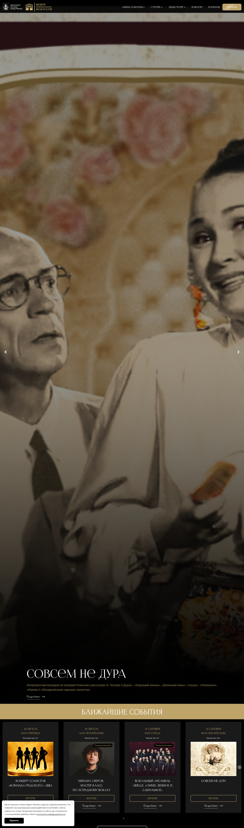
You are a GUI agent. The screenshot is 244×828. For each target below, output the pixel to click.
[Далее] (238, 352)
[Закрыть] (72, 803)
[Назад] (6, 352)
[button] (120, 818)
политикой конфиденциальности (51, 814)
